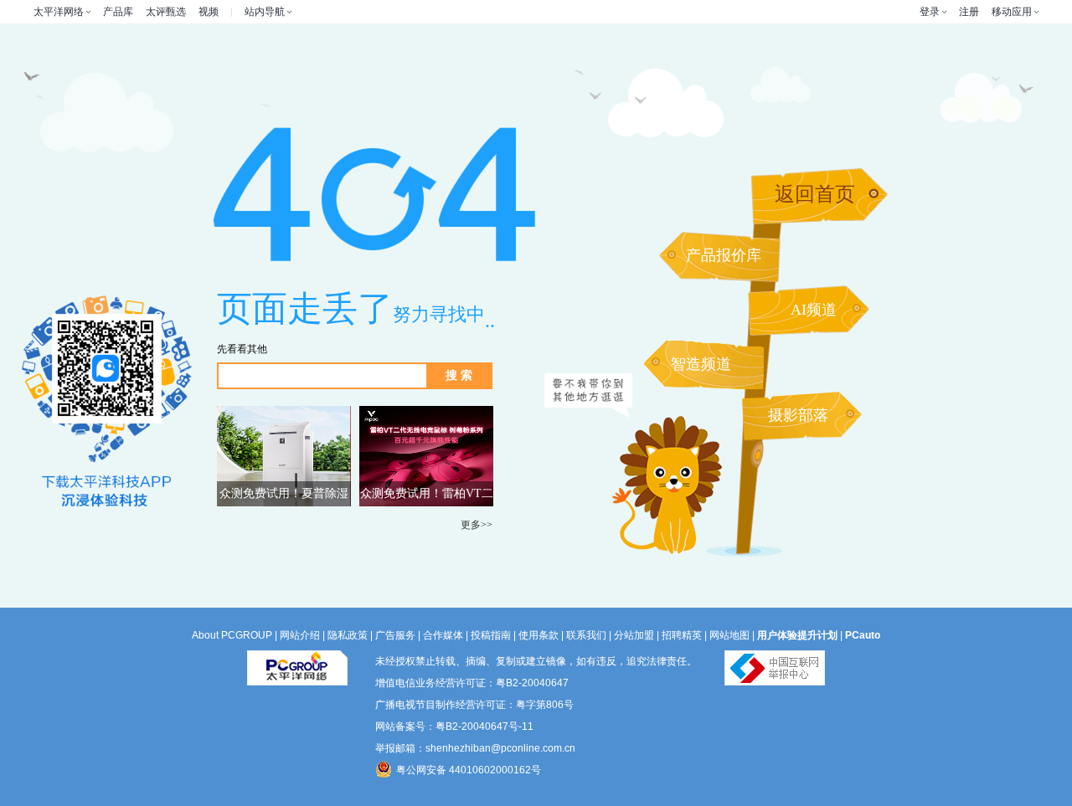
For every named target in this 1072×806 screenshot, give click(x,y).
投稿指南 (491, 635)
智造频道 (701, 364)
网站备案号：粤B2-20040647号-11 (454, 726)
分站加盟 (634, 635)
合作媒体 (443, 635)
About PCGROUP (232, 635)
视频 (208, 12)
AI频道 (814, 309)
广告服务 (395, 635)
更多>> (476, 525)
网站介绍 (300, 635)
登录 (930, 12)
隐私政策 (347, 635)
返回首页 (815, 194)
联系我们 (586, 635)
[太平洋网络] (297, 661)
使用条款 (538, 635)
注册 (969, 12)
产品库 (118, 12)
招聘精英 (682, 635)
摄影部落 (798, 415)
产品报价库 (723, 255)
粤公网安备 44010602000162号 (468, 770)
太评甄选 (166, 12)
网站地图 (729, 635)
